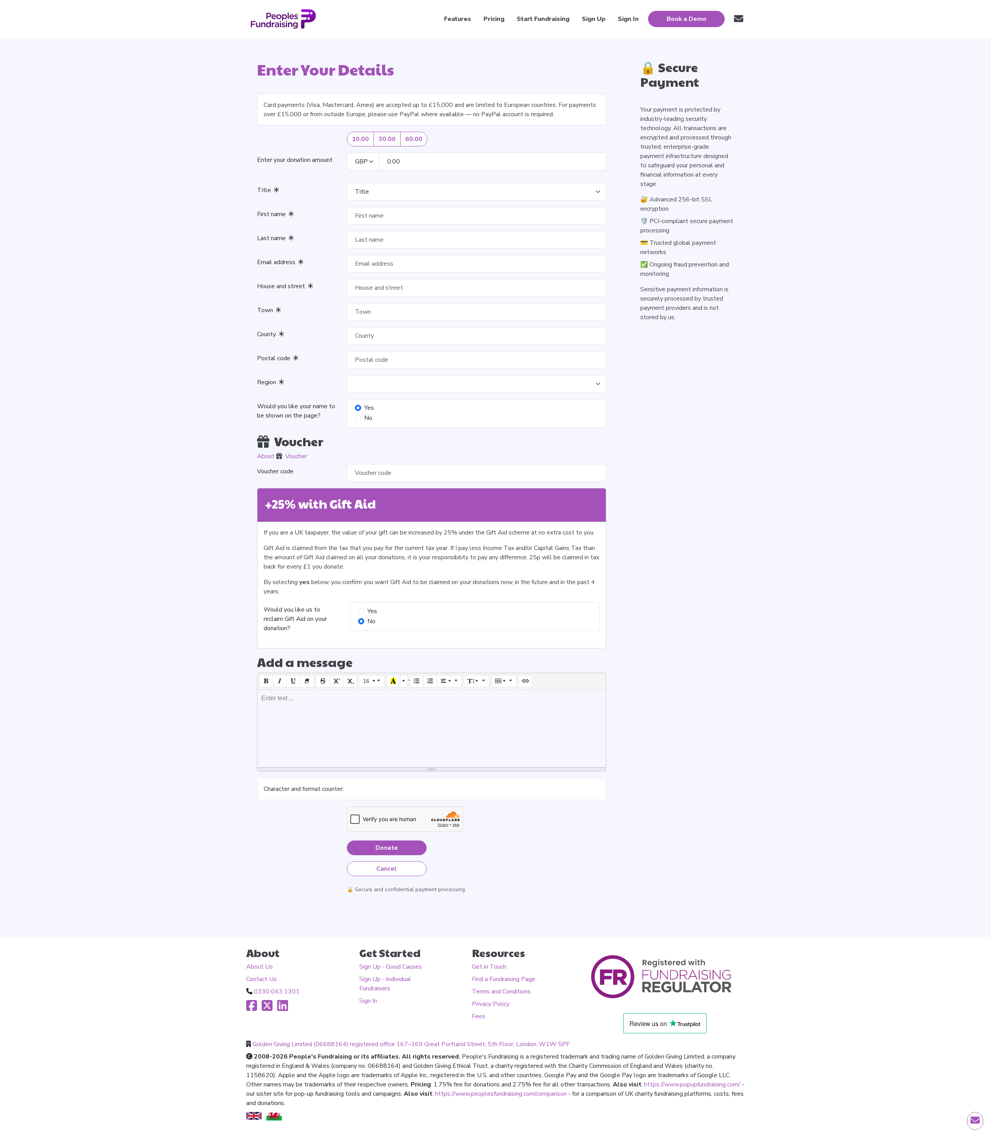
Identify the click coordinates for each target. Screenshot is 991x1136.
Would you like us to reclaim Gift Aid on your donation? (295, 618)
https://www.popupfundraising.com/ (692, 1084)
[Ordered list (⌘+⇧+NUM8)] (430, 681)
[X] (267, 1008)
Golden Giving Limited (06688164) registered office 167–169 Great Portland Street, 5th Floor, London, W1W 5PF (411, 1044)
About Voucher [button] (282, 456)
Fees (478, 1016)
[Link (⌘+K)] (525, 681)
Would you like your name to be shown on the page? (296, 411)
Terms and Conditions (501, 991)
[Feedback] (738, 19)
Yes (369, 408)
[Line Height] (476, 681)
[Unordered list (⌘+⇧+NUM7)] (416, 681)
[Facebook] (251, 1008)
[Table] (504, 681)
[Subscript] (350, 681)
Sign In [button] (628, 19)
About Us (259, 966)
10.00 (360, 139)
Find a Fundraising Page (503, 979)
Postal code (275, 358)
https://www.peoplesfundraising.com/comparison (501, 1094)
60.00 (413, 139)
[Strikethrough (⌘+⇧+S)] (323, 681)
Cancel (386, 868)
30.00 (387, 139)
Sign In (368, 1001)
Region (268, 382)
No (368, 418)
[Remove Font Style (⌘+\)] (307, 681)
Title (265, 190)
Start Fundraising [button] (543, 19)
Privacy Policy (490, 1004)
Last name (273, 238)
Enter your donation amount (295, 160)
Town (266, 310)
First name (273, 214)
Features (457, 19)
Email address (277, 262)
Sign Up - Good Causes (390, 966)
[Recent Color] (393, 681)
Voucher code (275, 471)
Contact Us (261, 979)
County (268, 334)
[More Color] (404, 681)
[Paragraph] (449, 681)
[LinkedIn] (282, 1008)
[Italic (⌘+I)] (280, 681)
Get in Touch (489, 966)
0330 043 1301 (277, 991)
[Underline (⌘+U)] (293, 681)
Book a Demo (686, 19)
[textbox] (431, 728)
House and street (282, 286)
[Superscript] (336, 681)
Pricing (493, 19)
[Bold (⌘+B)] (266, 681)
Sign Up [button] (593, 19)
